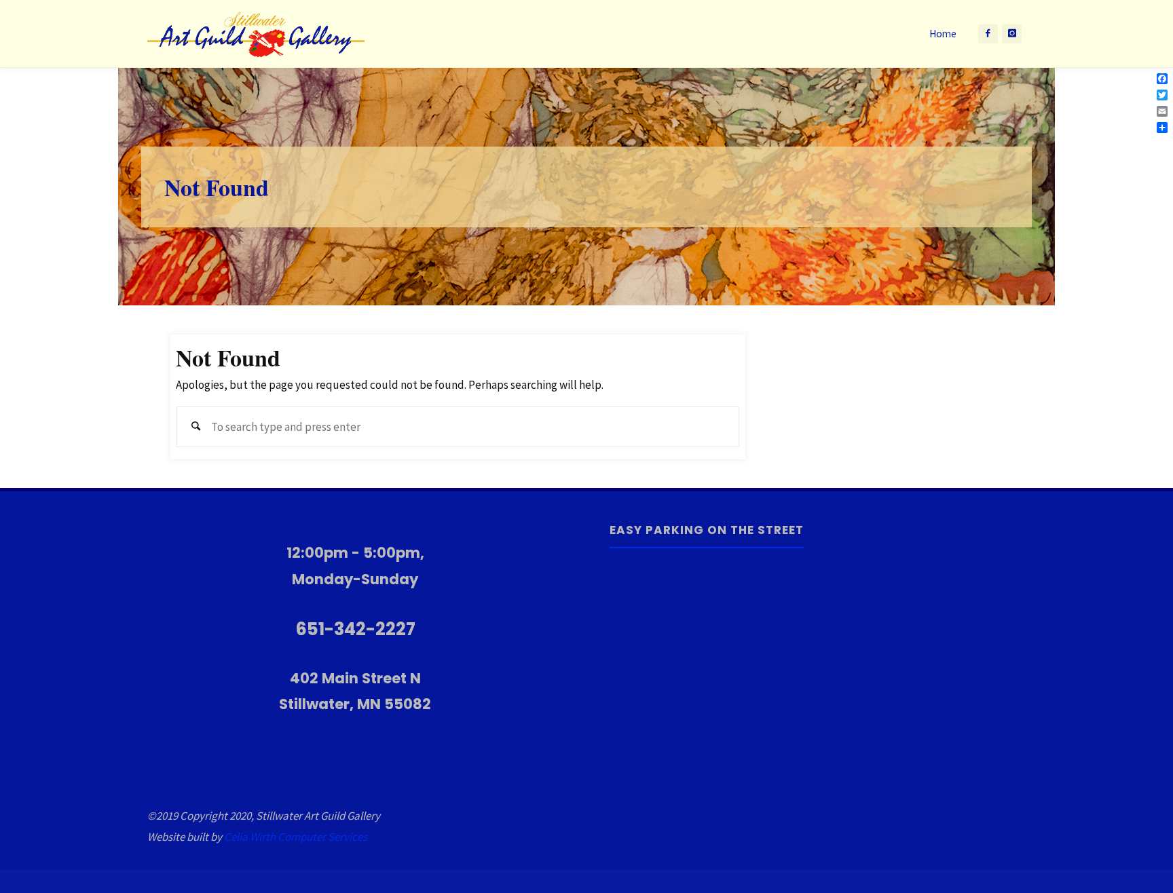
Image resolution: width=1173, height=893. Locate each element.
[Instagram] (1012, 33)
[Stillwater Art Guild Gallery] (256, 33)
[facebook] (988, 33)
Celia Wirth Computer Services (295, 836)
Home (942, 33)
